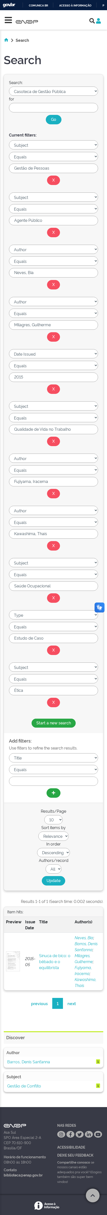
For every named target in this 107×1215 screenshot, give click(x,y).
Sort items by (53, 827)
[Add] (53, 793)
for (11, 98)
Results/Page (53, 811)
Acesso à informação (75, 5)
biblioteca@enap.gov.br (23, 1174)
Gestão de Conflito (24, 1085)
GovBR (9, 5)
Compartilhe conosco (73, 1162)
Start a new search (53, 722)
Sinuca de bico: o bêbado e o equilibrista (54, 961)
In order (53, 843)
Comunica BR (38, 5)
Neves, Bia (84, 937)
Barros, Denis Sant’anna (28, 1061)
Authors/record (53, 860)
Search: (16, 82)
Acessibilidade (71, 1147)
